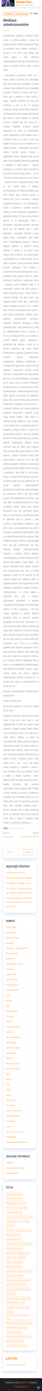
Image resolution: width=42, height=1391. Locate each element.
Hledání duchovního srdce (14, 1239)
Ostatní (8, 1089)
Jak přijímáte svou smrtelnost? (14, 1248)
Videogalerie (11, 1136)
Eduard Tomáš (11, 979)
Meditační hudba (12, 1068)
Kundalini (9, 1031)
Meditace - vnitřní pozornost (14, 1262)
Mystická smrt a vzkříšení (25, 1271)
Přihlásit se (10, 1162)
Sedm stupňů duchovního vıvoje (15, 1303)
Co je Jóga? (29, 1217)
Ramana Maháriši (12, 1115)
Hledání (9, 1000)
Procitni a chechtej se (14, 1110)
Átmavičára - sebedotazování (16, 14)
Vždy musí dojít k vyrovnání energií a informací (19, 1336)
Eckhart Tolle (11, 974)
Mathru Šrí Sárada (13, 1047)
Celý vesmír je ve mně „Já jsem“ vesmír (17, 1208)
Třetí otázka (10, 1323)
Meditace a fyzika (12, 1063)
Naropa (9, 1079)
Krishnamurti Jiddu (13, 1026)
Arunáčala (9, 942)
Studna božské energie (13, 1307)
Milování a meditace (12, 1271)
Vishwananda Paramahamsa (16, 1142)
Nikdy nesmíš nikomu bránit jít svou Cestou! (18, 1280)
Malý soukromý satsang (20, 1257)
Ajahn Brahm (11, 932)
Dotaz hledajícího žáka (14, 963)
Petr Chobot (10, 1105)
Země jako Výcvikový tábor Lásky (15, 1341)
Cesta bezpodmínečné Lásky (14, 1212)
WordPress (24, 1382)
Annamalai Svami (12, 937)
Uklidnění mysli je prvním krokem (24, 1323)
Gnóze (8, 995)
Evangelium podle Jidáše (13, 1235)
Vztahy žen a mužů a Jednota (14, 1332)
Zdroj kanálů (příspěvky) (15, 1167)
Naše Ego (9, 1276)
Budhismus (10, 958)
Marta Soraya (11, 1042)
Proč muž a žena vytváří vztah (14, 1289)
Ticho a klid (10, 1312)
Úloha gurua (23, 1346)
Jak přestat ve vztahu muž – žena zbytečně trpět (19, 1244)
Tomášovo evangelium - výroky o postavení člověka (18, 1316)
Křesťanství (10, 1016)
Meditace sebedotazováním (16, 828)
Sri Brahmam (11, 1121)
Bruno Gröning (11, 953)
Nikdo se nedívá (18, 1276)
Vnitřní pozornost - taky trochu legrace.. (17, 1327)
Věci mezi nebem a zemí (15, 1131)
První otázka (27, 1289)
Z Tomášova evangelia (12, 1346)
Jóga (7, 1005)
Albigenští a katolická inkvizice (15, 1194)
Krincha (9, 1021)
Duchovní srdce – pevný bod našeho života (18, 1230)
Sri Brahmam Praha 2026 (15, 872)
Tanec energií (24, 1307)
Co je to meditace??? (12, 1221)
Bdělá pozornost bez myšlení (14, 1199)
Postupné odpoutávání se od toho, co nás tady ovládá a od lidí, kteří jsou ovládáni (19, 902)
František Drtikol (12, 990)
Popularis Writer (21, 1386)
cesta (7, 31)
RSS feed (12, 1358)
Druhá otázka (10, 1226)
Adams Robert (11, 927)
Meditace (9, 1058)
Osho (8, 1084)
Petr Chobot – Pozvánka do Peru (18, 883)
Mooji (8, 1073)
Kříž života (9, 1257)
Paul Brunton (11, 1100)
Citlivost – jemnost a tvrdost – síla (15, 1217)
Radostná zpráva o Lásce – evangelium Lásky (18, 1298)
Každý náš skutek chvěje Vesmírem (19, 877)
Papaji (8, 1094)
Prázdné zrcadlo (11, 1294)
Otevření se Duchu (12, 1285)
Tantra (8, 1126)
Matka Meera (11, 1052)
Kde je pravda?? (12, 1011)
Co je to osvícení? (24, 1221)
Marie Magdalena (13, 1037)
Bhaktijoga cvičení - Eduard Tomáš (16, 1203)
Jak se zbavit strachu (12, 1253)
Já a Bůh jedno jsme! (24, 1253)
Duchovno (10, 969)
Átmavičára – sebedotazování (17, 948)
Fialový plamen (12, 984)
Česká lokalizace (12, 1173)
